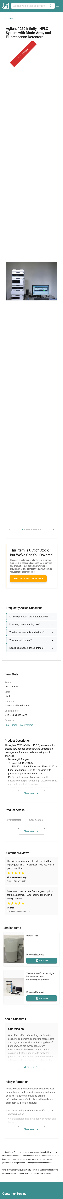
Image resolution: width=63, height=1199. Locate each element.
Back (11, 19)
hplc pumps (11, 725)
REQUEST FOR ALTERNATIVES (28, 578)
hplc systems (26, 725)
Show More (29, 793)
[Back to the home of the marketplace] (6, 6)
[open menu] (58, 6)
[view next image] (53, 529)
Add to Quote (43, 960)
